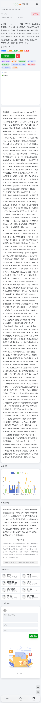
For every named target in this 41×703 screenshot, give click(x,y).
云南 (14, 112)
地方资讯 (14, 9)
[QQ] (38, 687)
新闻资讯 (8, 9)
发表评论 (33, 636)
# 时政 (15, 68)
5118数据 (26, 513)
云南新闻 (9, 355)
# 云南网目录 (6, 68)
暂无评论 (6, 603)
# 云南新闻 (31, 61)
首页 (3, 9)
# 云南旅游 (5, 64)
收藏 (36, 14)
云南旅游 (25, 300)
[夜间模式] (38, 692)
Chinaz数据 (11, 516)
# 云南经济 (31, 64)
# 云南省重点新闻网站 (18, 64)
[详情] (18, 574)
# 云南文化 (22, 61)
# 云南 (14, 61)
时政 (22, 189)
